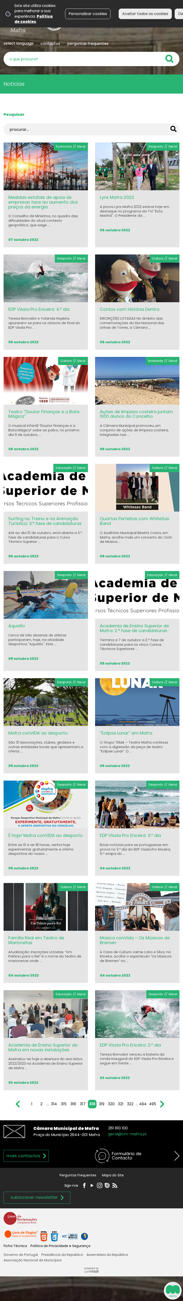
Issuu (107, 1185)
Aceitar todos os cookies (145, 13)
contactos (50, 43)
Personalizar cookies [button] (88, 13)
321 (120, 1104)
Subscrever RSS (115, 1185)
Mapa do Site (113, 1175)
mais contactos (23, 1156)
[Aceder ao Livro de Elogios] (21, 1236)
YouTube (92, 1185)
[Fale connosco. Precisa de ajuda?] (128, 1290)
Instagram (99, 1185)
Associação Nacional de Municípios (33, 1260)
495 (152, 1104)
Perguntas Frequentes (78, 1175)
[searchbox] (91, 59)
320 (111, 1104)
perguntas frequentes (87, 43)
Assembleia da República (107, 1254)
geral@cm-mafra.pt (127, 1134)
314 (54, 1104)
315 (63, 1104)
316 (73, 1104)
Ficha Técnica (15, 1245)
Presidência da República (62, 1254)
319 (101, 1104)
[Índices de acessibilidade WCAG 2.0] (64, 1236)
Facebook (84, 1185)
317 (83, 1104)
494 (143, 1104)
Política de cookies (34, 19)
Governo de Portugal (21, 1254)
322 (130, 1104)
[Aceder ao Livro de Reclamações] (20, 1220)
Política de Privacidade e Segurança (60, 1245)
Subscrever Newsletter (34, 1197)
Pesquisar (14, 114)
